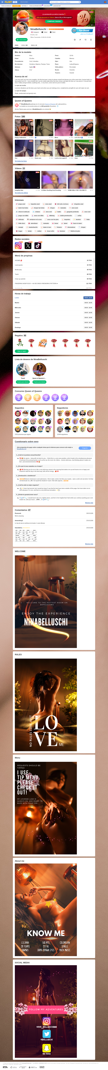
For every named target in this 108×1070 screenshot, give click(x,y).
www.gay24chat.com (26, 1063)
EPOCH (36, 1063)
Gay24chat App (57, 5)
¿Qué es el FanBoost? (86, 34)
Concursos (47, 5)
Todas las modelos (6, 5)
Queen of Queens (50, 104)
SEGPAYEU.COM (42, 1063)
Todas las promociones (35, 5)
